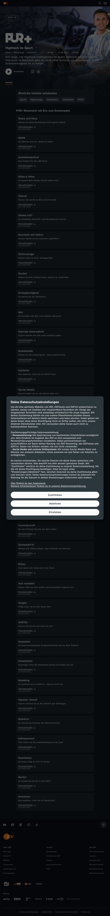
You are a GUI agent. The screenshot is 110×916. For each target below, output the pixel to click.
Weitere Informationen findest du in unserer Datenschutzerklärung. (48, 486)
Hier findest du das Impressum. (28, 483)
